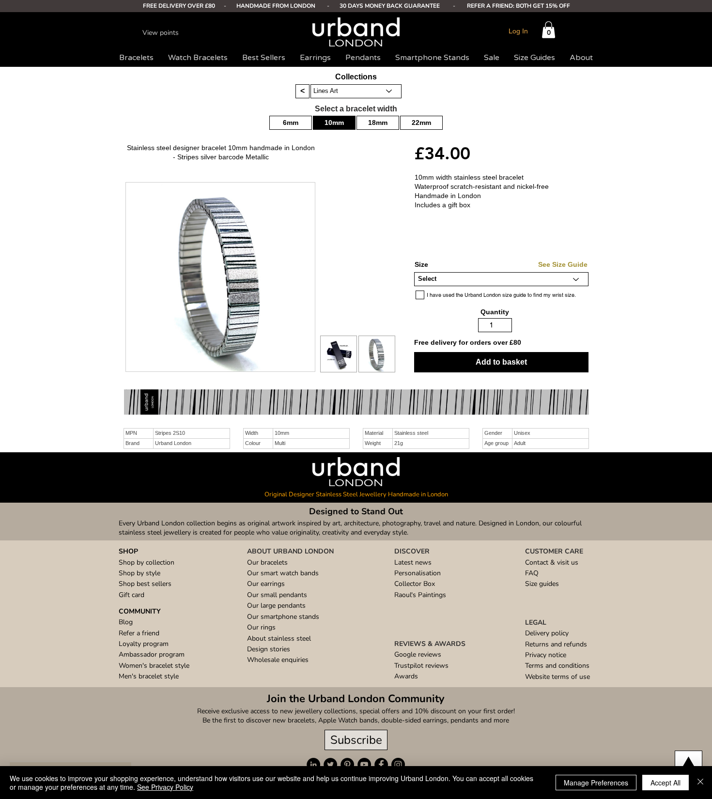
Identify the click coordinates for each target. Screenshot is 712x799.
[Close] (700, 782)
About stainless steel (279, 638)
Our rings (261, 627)
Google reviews (417, 654)
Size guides (542, 583)
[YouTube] (364, 764)
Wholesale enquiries (278, 659)
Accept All (665, 782)
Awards (406, 676)
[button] (549, 29)
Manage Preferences (596, 782)
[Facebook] (381, 764)
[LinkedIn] (313, 764)
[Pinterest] (347, 764)
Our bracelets (267, 562)
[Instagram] (398, 764)
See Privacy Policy (165, 787)
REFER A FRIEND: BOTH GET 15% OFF (518, 6)
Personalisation (417, 573)
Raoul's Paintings (420, 594)
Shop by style (139, 573)
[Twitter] (330, 764)
